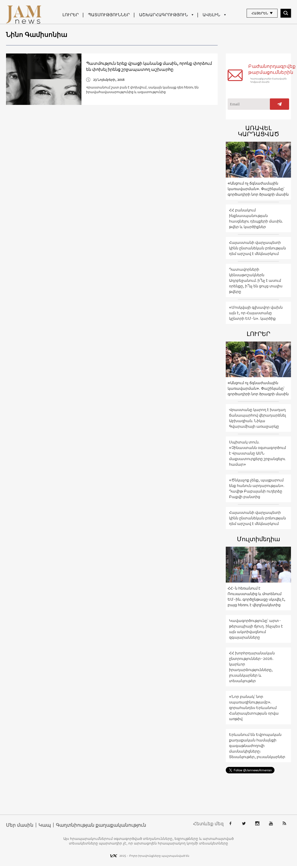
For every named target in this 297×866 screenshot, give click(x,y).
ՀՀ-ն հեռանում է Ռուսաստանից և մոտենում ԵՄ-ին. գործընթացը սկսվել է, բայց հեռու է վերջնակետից (256, 596)
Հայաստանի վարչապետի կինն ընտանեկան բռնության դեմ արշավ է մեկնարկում (257, 248)
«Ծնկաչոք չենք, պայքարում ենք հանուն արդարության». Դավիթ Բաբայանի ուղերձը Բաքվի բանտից (256, 488)
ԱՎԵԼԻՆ (211, 14)
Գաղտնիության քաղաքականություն (101, 825)
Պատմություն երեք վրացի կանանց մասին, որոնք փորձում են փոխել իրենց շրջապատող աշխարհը (149, 66)
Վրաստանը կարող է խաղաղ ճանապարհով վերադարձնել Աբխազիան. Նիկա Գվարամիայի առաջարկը (257, 418)
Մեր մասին (19, 825)
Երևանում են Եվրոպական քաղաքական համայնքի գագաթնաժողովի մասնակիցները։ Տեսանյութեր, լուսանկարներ (257, 745)
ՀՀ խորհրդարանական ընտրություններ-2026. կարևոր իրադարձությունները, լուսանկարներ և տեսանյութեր (252, 667)
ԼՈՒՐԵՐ (70, 14)
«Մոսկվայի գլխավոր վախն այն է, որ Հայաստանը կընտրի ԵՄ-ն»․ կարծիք (256, 313)
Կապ (45, 825)
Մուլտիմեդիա (258, 539)
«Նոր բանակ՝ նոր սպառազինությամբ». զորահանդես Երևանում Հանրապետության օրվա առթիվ (254, 707)
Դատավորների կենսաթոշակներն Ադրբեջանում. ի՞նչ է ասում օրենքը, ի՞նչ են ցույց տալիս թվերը (255, 280)
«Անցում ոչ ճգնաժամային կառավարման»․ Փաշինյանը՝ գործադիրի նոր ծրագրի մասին (258, 189)
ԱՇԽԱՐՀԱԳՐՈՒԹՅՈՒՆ (163, 14)
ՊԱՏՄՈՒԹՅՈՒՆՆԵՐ (109, 14)
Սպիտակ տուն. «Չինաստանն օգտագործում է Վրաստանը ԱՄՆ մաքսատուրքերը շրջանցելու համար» (257, 453)
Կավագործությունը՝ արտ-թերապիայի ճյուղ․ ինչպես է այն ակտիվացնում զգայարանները (256, 629)
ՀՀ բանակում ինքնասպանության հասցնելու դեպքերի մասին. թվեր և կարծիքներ (256, 218)
